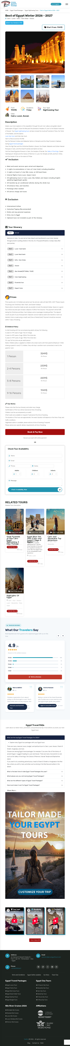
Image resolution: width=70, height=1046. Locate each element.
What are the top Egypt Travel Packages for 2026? (23, 737)
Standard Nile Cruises (12, 1013)
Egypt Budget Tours (11, 1000)
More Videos (34, 940)
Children (35, 471)
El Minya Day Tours (42, 1000)
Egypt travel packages (16, 144)
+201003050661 (16, 968)
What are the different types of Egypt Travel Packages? (25, 780)
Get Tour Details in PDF (14, 23)
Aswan (14, 266)
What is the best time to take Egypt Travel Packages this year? (27, 771)
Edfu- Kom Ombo (17, 260)
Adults (17, 471)
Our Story (46, 975)
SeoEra (26, 1039)
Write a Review (36, 677)
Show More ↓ (12, 790)
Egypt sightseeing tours (22, 131)
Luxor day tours (10, 136)
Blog (28, 1043)
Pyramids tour (16, 282)
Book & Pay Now (35, 432)
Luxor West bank (17, 254)
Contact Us (35, 1043)
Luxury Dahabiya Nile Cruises (14, 1019)
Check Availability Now (19, 490)
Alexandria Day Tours (43, 988)
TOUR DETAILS (12, 547)
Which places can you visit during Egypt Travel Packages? (25, 776)
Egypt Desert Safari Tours (13, 994)
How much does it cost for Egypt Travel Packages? (23, 785)
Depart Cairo (16, 288)
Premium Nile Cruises (12, 1022)
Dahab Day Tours (42, 994)
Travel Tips (55, 975)
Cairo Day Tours (41, 991)
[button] (58, 636)
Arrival (14, 233)
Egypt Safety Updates (34, 975)
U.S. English (55, 4)
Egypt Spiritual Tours (12, 997)
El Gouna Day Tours (42, 997)
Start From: (16, 532)
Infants (53, 471)
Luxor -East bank (17, 249)
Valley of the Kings (53, 151)
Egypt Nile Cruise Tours (12, 991)
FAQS (41, 1043)
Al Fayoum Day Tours (43, 985)
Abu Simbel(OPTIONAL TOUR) (21, 271)
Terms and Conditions (18, 975)
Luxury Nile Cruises (11, 1016)
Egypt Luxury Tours (11, 985)
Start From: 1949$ (54, 27)
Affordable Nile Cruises (12, 1010)
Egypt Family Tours (11, 988)
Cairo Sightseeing (17, 277)
